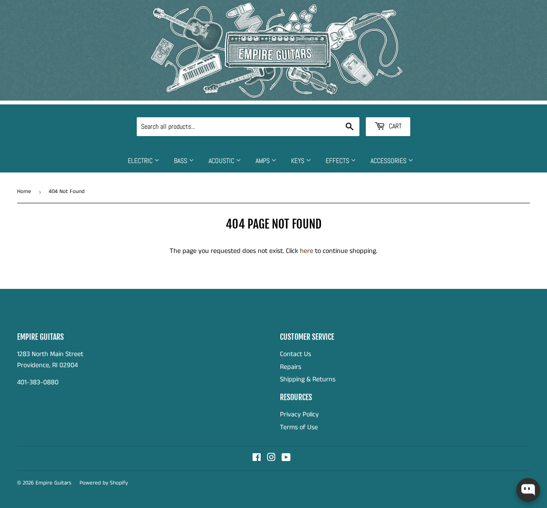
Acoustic (222, 160)
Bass (181, 160)
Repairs (290, 367)
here (306, 251)
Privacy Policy (299, 414)
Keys (298, 160)
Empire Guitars (53, 483)
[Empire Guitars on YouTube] (286, 458)
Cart (394, 126)
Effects (338, 160)
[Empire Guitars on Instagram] (271, 458)
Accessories (389, 160)
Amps (263, 160)
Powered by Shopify (103, 483)
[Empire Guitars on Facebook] (256, 458)
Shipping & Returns (307, 379)
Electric (141, 160)
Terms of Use (299, 427)
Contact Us (295, 354)
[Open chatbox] (528, 490)
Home (24, 191)
